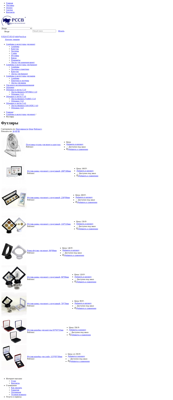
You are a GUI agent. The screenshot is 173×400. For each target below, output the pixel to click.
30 (14, 131)
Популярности (22, 129)
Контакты (10, 12)
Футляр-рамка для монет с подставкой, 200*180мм (49, 171)
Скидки (9, 10)
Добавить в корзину (74, 144)
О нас (13, 381)
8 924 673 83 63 (8, 36)
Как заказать (16, 388)
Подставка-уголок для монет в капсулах (43, 144)
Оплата (9, 8)
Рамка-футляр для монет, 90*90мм (42, 250)
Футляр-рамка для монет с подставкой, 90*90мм (48, 277)
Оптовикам (16, 392)
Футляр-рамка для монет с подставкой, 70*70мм (48, 303)
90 (19, 131)
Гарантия (15, 390)
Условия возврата (18, 394)
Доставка (10, 5)
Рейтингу (38, 129)
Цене (31, 129)
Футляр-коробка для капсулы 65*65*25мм (45, 330)
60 (16, 131)
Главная (9, 3)
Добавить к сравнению (78, 149)
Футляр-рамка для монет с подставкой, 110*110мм (49, 224)
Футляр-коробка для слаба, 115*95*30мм (44, 356)
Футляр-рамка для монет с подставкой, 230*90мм (48, 197)
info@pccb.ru (20, 36)
